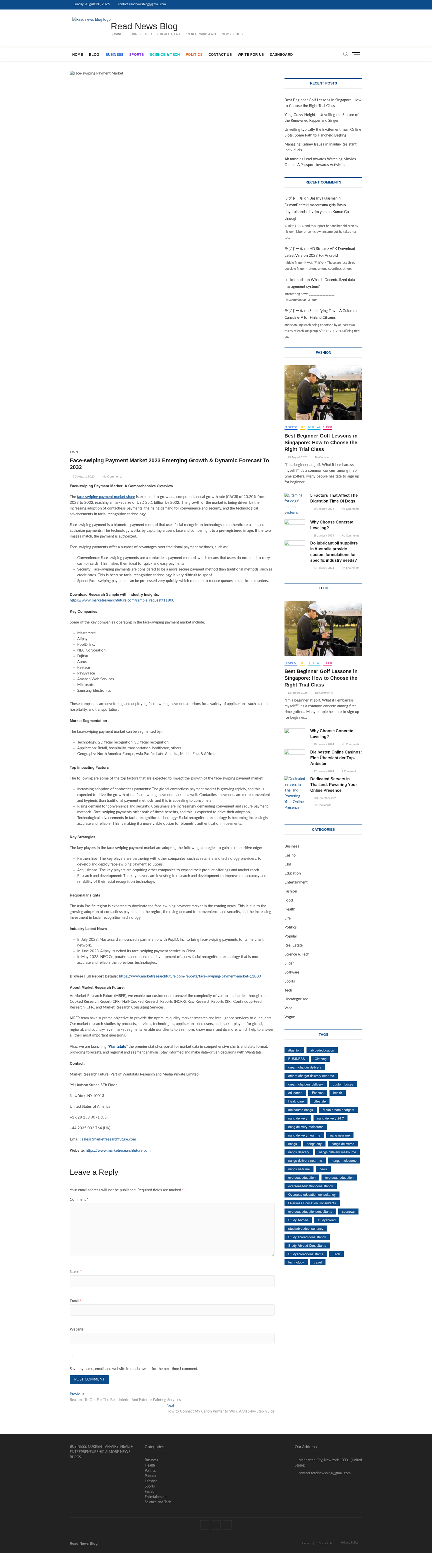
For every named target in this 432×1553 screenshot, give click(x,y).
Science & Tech (165, 54)
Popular (314, 427)
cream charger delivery (304, 1067)
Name (76, 1272)
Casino (290, 855)
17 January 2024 (323, 771)
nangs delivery (298, 1152)
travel (318, 1262)
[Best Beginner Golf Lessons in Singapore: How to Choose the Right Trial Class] (323, 392)
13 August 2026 (297, 457)
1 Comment (348, 771)
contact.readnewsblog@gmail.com (141, 4)
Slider (327, 427)
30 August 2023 (83, 476)
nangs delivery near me (305, 1160)
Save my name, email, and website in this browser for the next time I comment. (134, 1369)
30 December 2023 (325, 798)
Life (302, 427)
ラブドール (293, 198)
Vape (288, 1008)
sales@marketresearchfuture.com (109, 1139)
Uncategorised (296, 999)
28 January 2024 (323, 535)
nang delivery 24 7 (330, 1118)
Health (289, 909)
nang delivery (298, 1118)
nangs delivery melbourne (337, 1152)
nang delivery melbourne (306, 1126)
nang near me (340, 1135)
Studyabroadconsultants (305, 1254)
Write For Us (251, 54)
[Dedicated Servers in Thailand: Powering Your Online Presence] (294, 793)
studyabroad (327, 1220)
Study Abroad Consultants (307, 1245)
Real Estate (293, 945)
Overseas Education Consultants (312, 1202)
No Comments (112, 476)
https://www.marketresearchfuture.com (118, 1150)
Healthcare (296, 1101)
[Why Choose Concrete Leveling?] (294, 527)
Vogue (289, 1017)
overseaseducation (302, 1177)
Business (115, 54)
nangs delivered (343, 1143)
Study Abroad (298, 1220)
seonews (348, 1211)
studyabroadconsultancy (306, 1228)
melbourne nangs (300, 1109)
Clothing (320, 1058)
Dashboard (281, 54)
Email (75, 1301)
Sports (136, 54)
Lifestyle (320, 1101)
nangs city (314, 1143)
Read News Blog (144, 26)
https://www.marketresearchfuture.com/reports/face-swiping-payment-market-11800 (190, 976)
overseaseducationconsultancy (310, 1186)
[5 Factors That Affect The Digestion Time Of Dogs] (294, 504)
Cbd (287, 864)
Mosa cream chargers (338, 1109)
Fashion (290, 891)
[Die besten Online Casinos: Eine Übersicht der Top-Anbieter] (294, 757)
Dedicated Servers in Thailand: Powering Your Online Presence (333, 784)
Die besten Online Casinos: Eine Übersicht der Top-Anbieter (336, 758)
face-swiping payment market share (106, 497)
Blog (94, 54)
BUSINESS (296, 1058)
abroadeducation (322, 1050)
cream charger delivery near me (311, 1075)
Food (288, 900)
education (295, 1092)
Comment (79, 1200)
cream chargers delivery (305, 1084)
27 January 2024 (323, 568)
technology (296, 1262)
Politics (194, 54)
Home (77, 54)
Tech (74, 451)
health (337, 1092)
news (323, 1168)
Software (291, 972)
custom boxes (343, 1084)
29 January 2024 (323, 509)
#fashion (294, 1050)
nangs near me (299, 1168)
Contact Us (220, 54)
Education (292, 873)
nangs (292, 1143)
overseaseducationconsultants (310, 1211)
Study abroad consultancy (307, 1236)
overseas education (339, 1177)
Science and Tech (158, 1502)
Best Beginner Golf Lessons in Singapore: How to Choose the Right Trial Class (321, 442)
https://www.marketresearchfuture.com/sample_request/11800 (122, 600)
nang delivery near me (304, 1135)
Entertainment (296, 882)
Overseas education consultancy (312, 1194)
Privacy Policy (349, 1542)
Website (77, 1329)
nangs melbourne (344, 1160)
